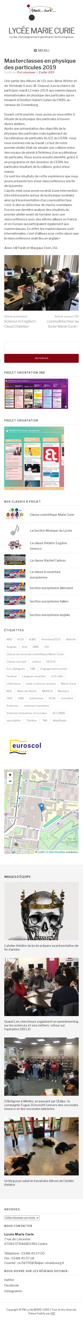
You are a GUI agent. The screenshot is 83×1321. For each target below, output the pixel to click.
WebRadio (60, 720)
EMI (32, 668)
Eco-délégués (16, 668)
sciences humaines (36, 705)
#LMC (32, 639)
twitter (9, 1280)
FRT (53, 1313)
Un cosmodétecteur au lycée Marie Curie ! (63, 321)
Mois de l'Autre (27, 691)
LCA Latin (57, 676)
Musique (63, 691)
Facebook (11, 1285)
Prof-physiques (26, 72)
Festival (12, 676)
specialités (14, 720)
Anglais (12, 646)
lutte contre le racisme (41, 683)
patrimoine (36, 698)
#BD (9, 639)
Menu (43, 50)
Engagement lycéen (53, 668)
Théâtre (31, 720)
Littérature (14, 683)
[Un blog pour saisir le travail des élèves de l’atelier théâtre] (41, 1174)
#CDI (20, 639)
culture (36, 661)
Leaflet (41, 852)
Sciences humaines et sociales (27, 713)
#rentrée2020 (51, 639)
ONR (21, 698)
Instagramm (13, 1291)
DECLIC (51, 661)
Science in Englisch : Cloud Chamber (20, 321)
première (67, 698)
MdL (9, 691)
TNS (44, 720)
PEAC (52, 698)
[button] (41, 807)
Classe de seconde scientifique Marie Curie (35, 654)
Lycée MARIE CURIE (41, 30)
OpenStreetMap (57, 852)
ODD (10, 698)
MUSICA (47, 691)
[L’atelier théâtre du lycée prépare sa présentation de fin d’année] (41, 939)
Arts (24, 646)
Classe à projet (16, 661)
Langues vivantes (34, 676)
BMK (36, 646)
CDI (46, 646)
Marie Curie (68, 683)
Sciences (13, 705)
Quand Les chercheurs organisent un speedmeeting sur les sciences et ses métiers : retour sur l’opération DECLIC (41, 1025)
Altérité (71, 639)
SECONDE (58, 713)
